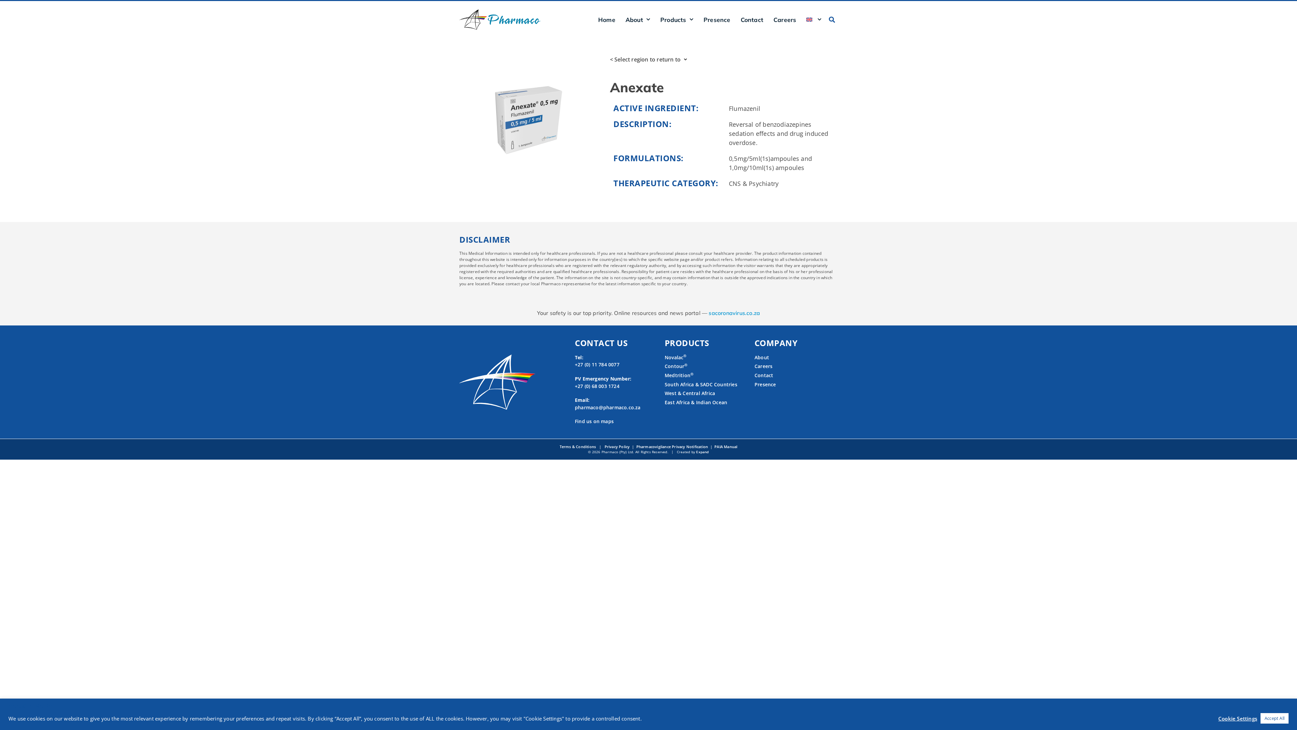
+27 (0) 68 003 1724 (597, 386)
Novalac (676, 357)
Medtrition (677, 375)
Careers (784, 19)
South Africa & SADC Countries (701, 384)
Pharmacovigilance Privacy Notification (671, 446)
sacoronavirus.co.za (734, 313)
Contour (676, 366)
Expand (702, 452)
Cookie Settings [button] (1237, 718)
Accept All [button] (1275, 718)
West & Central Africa (690, 393)
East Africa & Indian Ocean (696, 402)
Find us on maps (594, 421)
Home (606, 19)
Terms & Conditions (578, 446)
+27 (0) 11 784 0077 (597, 364)
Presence (717, 19)
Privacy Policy (617, 446)
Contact (752, 19)
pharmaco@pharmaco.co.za (608, 407)
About (762, 357)
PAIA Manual (725, 446)
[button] (832, 19)
